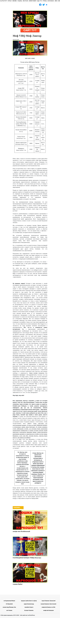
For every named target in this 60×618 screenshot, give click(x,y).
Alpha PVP (3, 0)
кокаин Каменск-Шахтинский (48, 604)
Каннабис (50, 0)
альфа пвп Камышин (48, 610)
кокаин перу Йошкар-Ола (9, 607)
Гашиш (19, 0)
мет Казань (9, 610)
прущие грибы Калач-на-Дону (29, 600)
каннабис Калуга (29, 607)
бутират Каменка (28, 610)
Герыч (10, 0)
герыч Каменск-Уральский (48, 600)
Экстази (25, 0)
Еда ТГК (39, 0)
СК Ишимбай (9, 604)
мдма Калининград (29, 604)
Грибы (45, 0)
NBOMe (14, 0)
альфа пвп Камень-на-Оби (48, 607)
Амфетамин (32, 0)
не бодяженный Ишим (9, 600)
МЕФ (56, 0)
